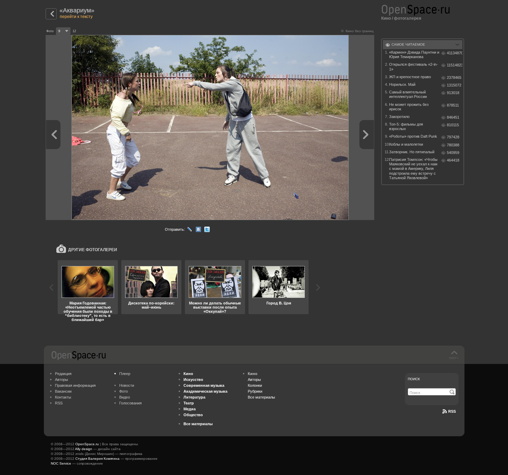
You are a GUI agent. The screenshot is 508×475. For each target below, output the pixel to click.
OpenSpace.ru (87, 444)
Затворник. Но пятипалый (411, 152)
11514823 (454, 65)
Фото (123, 391)
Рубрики (255, 391)
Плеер (124, 374)
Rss (452, 411)
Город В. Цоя (278, 303)
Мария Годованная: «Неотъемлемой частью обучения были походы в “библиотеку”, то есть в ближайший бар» (88, 311)
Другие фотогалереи (92, 249)
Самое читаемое (408, 44)
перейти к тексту (76, 16)
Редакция (63, 374)
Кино (386, 18)
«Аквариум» (76, 10)
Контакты (63, 397)
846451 (453, 117)
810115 (453, 125)
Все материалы (261, 397)
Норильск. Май (402, 84)
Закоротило (399, 117)
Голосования (130, 403)
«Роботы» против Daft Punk (413, 136)
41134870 (454, 53)
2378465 (454, 77)
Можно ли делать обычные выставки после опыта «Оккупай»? (215, 307)
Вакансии (63, 391)
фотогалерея (407, 18)
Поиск (414, 379)
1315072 (454, 85)
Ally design (83, 449)
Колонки (255, 385)
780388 (453, 145)
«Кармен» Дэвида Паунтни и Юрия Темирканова (414, 54)
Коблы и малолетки (406, 144)
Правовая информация (75, 385)
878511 (453, 105)
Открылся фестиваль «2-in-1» (413, 66)
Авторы (61, 379)
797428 (453, 137)
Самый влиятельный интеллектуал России (408, 94)
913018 (453, 93)
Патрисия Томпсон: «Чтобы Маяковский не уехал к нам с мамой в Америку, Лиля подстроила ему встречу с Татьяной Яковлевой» (413, 168)
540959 (453, 152)
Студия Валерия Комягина (97, 458)
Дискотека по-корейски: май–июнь (151, 305)
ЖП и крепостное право (410, 77)
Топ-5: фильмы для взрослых (406, 126)
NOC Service (61, 463)
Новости (126, 385)
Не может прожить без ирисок (409, 106)
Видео (124, 397)
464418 (453, 160)
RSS (59, 403)
